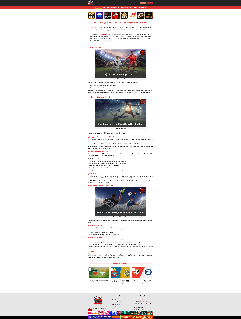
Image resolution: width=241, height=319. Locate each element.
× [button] (140, 139)
